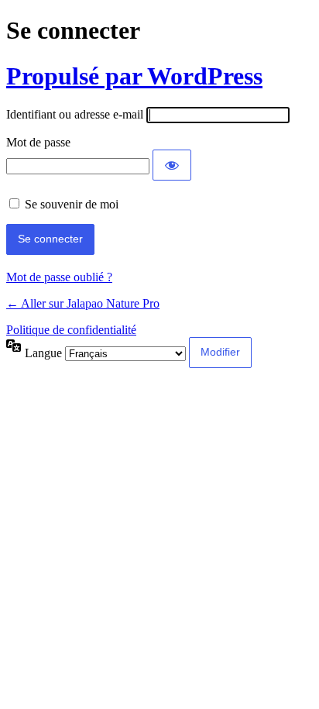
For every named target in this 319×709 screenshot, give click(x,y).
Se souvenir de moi (71, 204)
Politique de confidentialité (71, 329)
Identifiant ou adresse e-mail (74, 114)
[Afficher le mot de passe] (172, 165)
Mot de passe (38, 142)
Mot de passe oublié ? (59, 277)
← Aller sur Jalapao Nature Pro (83, 303)
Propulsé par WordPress (134, 76)
